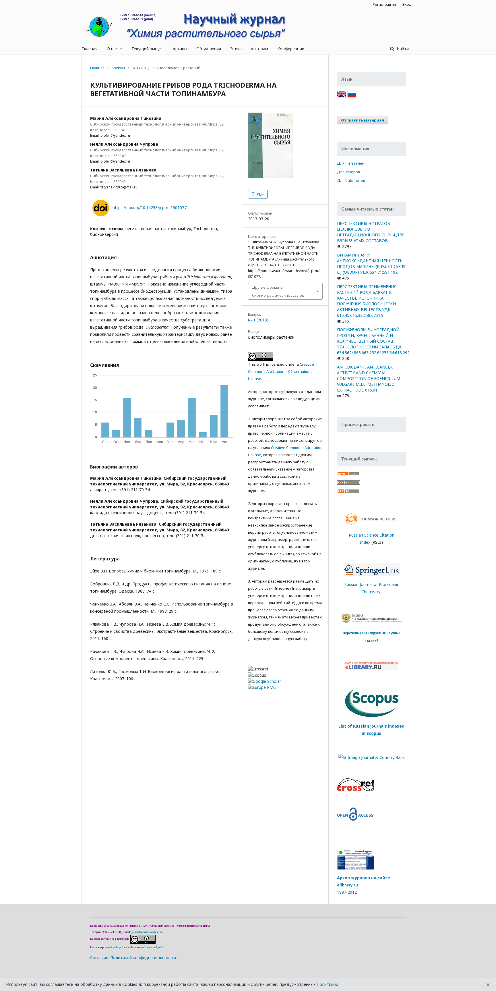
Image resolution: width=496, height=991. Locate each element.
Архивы (180, 48)
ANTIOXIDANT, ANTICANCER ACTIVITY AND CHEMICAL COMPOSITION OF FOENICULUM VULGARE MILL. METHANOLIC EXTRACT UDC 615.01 (368, 378)
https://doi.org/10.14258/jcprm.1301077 (150, 207)
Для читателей (351, 163)
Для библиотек (351, 180)
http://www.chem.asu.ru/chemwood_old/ (139, 947)
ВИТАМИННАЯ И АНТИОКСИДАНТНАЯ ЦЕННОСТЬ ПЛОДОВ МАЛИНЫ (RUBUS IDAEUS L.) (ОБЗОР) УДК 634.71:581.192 (371, 263)
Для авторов (348, 171)
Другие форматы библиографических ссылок (278, 291)
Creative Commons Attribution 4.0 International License (281, 371)
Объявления (208, 48)
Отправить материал (362, 120)
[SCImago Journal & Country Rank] (371, 756)
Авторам (259, 48)
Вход (407, 4)
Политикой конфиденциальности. (143, 957)
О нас (113, 48)
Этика (236, 48)
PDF (260, 194)
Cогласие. (99, 957)
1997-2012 (347, 892)
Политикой (327, 984)
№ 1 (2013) (141, 67)
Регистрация (384, 4)
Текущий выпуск (147, 48)
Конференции (290, 48)
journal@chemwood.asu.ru (146, 932)
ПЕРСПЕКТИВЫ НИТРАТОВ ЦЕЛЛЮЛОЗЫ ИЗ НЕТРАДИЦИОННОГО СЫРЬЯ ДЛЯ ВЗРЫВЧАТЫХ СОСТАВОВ (370, 232)
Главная (90, 48)
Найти (402, 48)
